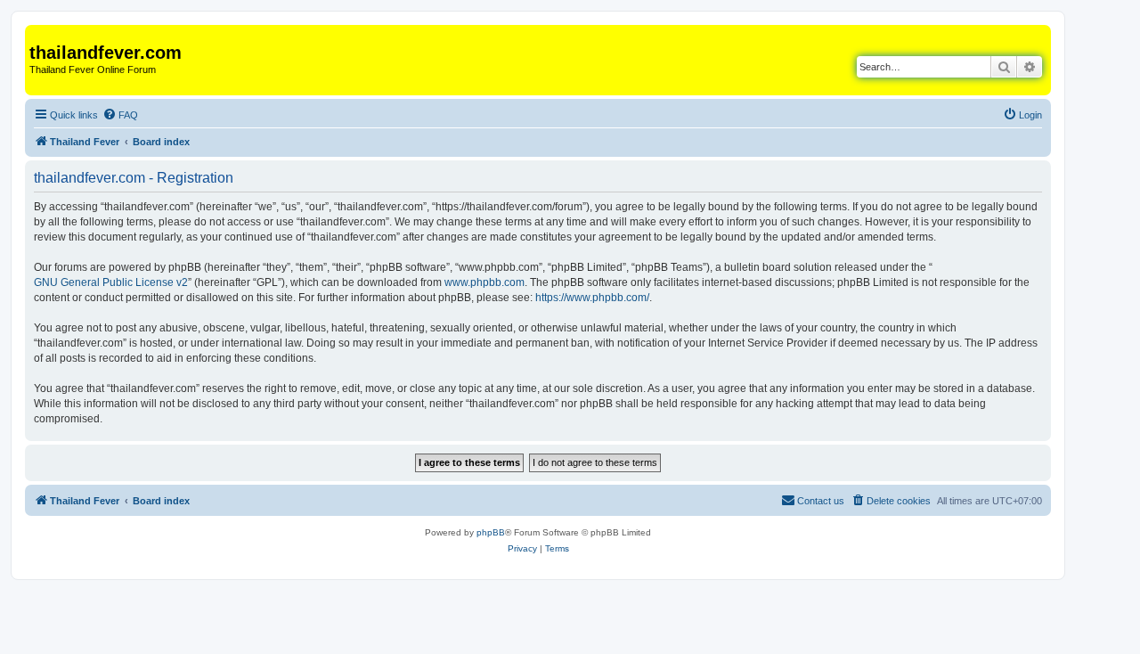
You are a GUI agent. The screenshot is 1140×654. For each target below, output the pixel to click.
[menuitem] (120, 115)
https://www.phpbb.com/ (592, 297)
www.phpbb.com (484, 282)
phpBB (490, 532)
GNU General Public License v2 (111, 282)
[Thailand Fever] (39, 33)
